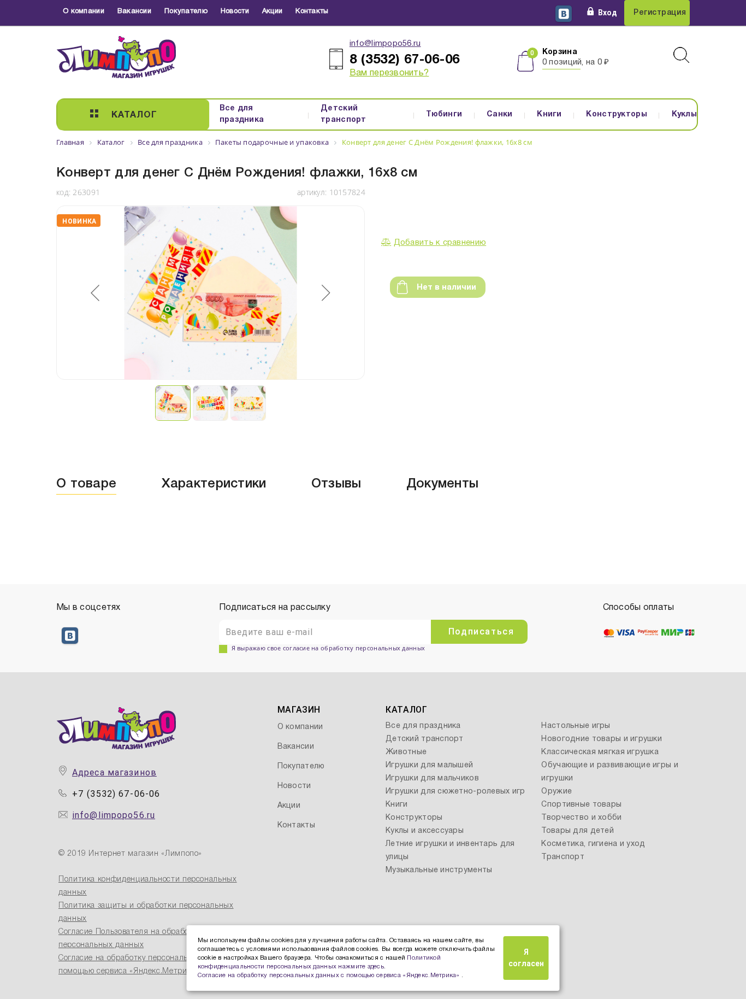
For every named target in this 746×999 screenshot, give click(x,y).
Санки (499, 114)
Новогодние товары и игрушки (601, 739)
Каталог (134, 115)
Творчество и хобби (581, 817)
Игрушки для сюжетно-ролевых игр (455, 791)
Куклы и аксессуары (425, 831)
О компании (83, 11)
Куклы (684, 114)
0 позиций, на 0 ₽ (575, 62)
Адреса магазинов (114, 772)
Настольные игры (575, 726)
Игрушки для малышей (429, 765)
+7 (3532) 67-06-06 (116, 794)
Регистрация (659, 12)
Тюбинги (444, 114)
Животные (406, 752)
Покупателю (186, 11)
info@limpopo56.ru (385, 44)
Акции (272, 11)
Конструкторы (616, 114)
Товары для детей (577, 831)
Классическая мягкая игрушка (600, 752)
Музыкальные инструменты (439, 870)
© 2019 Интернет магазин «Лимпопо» (130, 853)
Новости (235, 11)
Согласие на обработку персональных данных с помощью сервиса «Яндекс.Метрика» (330, 975)
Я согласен (526, 958)
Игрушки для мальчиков (432, 778)
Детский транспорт (343, 114)
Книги (549, 114)
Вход (607, 12)
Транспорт (562, 857)
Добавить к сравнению (440, 242)
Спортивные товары (581, 804)
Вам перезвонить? (389, 73)
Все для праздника (242, 114)
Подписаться (481, 631)
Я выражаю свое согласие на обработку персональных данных (328, 648)
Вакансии (134, 11)
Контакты (311, 11)
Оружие (556, 791)
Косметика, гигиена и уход (593, 844)
